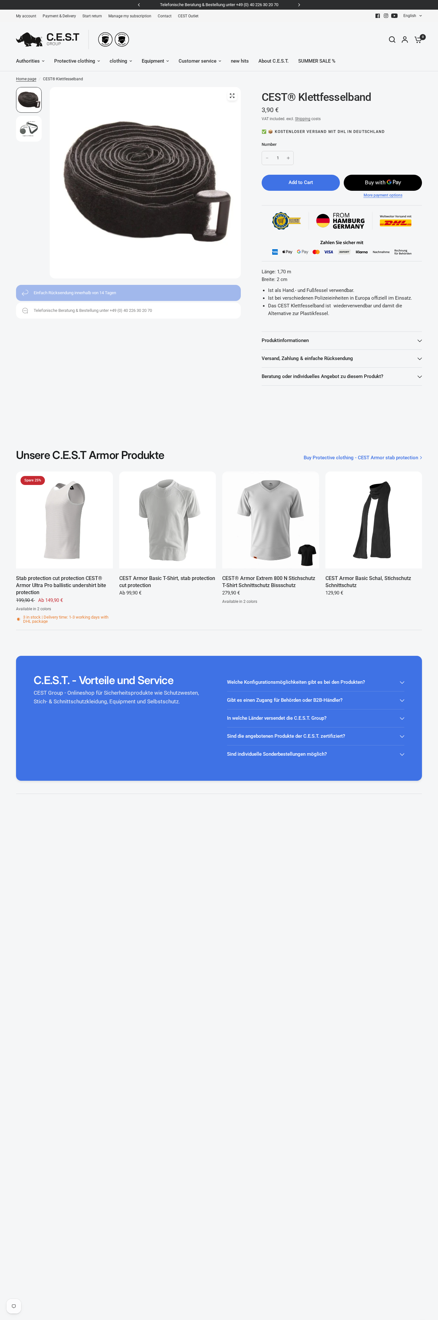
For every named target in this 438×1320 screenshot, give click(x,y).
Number (269, 144)
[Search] (392, 39)
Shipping (302, 119)
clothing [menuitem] (118, 61)
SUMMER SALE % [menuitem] (316, 61)
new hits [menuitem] (240, 61)
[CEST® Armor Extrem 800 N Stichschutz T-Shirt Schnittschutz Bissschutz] (270, 519)
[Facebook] (378, 16)
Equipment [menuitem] (153, 61)
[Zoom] (232, 96)
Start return (92, 16)
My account (26, 16)
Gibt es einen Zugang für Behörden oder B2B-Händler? (284, 700)
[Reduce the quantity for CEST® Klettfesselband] (267, 158)
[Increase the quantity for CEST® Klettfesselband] (288, 158)
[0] (416, 39)
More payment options (383, 195)
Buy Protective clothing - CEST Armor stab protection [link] (361, 457)
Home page (26, 79)
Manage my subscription (129, 16)
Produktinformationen (285, 340)
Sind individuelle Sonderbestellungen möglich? (277, 754)
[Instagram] (386, 16)
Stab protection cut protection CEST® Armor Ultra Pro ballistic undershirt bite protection (61, 585)
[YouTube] (394, 16)
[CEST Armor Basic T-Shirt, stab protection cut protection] (167, 519)
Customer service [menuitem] (197, 61)
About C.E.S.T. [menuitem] (273, 61)
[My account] (405, 39)
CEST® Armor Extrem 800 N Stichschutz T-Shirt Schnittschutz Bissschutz (268, 581)
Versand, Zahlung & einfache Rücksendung (307, 358)
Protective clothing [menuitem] (74, 61)
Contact (165, 16)
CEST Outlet (188, 16)
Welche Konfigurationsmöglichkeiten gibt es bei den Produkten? (296, 682)
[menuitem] (27, 16)
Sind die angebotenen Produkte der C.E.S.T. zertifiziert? (286, 736)
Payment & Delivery (59, 16)
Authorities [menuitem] (28, 61)
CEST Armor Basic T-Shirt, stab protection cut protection (167, 581)
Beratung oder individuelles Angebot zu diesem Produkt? (322, 376)
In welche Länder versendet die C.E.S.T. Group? (276, 718)
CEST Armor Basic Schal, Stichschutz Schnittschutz (368, 581)
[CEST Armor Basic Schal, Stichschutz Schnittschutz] (373, 519)
